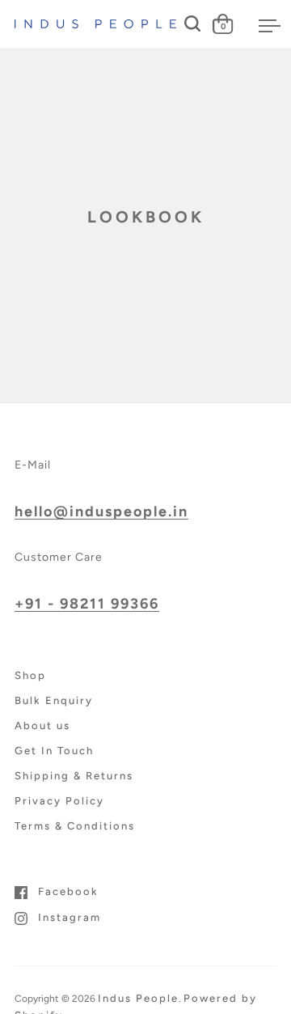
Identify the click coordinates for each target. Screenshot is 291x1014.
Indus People (138, 998)
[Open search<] (192, 23)
